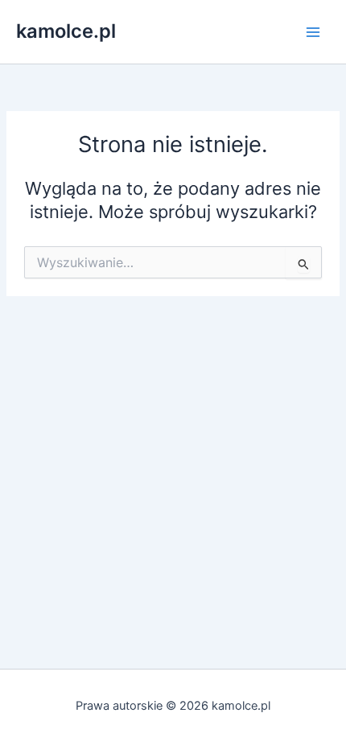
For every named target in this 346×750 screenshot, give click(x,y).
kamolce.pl (66, 31)
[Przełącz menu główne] (313, 32)
